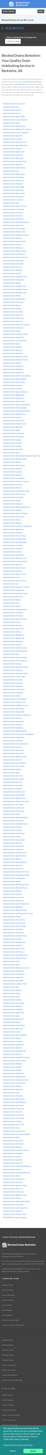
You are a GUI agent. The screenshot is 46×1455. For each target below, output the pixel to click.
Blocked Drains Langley (12, 440)
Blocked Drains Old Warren (13, 219)
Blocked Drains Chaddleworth (15, 286)
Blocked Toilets (8, 1350)
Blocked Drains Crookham (13, 613)
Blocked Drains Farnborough (14, 229)
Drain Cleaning (8, 1290)
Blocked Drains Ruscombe (13, 1205)
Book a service (8, 11)
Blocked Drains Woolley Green (15, 424)
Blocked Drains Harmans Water (15, 657)
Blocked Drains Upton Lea (13, 1189)
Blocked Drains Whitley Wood (14, 798)
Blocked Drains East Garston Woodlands (19, 734)
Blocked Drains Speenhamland (15, 856)
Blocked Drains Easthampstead (15, 609)
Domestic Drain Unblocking (12, 1380)
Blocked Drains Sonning (12, 894)
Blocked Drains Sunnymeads (14, 840)
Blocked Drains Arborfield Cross (15, 888)
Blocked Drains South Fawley (14, 1061)
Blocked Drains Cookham (13, 1041)
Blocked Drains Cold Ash (13, 389)
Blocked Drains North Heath (14, 766)
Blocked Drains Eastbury (13, 830)
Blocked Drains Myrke (12, 1137)
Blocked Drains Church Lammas (16, 257)
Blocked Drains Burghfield (13, 1153)
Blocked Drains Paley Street (14, 421)
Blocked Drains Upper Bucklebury (16, 817)
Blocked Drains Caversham (14, 897)
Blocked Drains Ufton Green (14, 517)
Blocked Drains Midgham (13, 1006)
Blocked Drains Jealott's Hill (14, 638)
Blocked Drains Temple (12, 283)
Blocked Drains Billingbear (13, 907)
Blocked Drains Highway (13, 645)
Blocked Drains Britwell (12, 917)
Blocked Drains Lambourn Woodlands (18, 526)
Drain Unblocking (9, 1295)
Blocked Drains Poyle (11, 603)
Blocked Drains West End (13, 353)
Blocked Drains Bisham (12, 1157)
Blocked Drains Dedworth (13, 165)
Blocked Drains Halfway (12, 632)
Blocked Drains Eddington (13, 533)
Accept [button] (33, 1451)
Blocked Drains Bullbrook (13, 350)
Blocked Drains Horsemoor (14, 181)
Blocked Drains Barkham (13, 990)
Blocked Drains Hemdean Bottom (16, 1080)
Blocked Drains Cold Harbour (14, 1025)
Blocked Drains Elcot (11, 107)
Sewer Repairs (8, 1395)
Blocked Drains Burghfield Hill (14, 1051)
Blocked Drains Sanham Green (15, 1214)
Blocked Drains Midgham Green (15, 1195)
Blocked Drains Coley (12, 961)
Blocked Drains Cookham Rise (15, 539)
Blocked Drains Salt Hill (12, 273)
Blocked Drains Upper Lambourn (16, 392)
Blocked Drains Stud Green (14, 1106)
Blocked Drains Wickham (13, 523)
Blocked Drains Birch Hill (13, 760)
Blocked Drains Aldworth (13, 1048)
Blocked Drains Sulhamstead (14, 168)
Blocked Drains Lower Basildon (15, 699)
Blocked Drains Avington (13, 891)
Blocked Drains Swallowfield (14, 795)
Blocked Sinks (8, 1340)
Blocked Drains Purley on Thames (16, 481)
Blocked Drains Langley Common (16, 705)
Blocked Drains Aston (12, 344)
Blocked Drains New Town (13, 776)
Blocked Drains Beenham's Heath (16, 667)
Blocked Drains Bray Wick (13, 680)
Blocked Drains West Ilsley (13, 158)
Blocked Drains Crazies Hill (14, 1115)
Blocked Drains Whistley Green (15, 757)
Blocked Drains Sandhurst (13, 549)
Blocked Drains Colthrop (13, 1121)
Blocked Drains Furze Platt (13, 497)
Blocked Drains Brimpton (13, 789)
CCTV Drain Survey (9, 1420)
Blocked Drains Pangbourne (14, 590)
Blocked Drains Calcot (12, 1176)
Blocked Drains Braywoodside (15, 241)
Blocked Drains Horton (12, 520)
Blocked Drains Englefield (13, 1009)
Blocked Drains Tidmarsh (13, 270)
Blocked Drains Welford (12, 859)
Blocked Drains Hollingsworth (14, 1077)
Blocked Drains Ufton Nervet (14, 920)
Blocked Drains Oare (11, 987)
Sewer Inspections (9, 1365)
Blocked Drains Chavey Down (14, 923)
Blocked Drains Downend (13, 1160)
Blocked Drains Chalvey (12, 664)
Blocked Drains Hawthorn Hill (14, 702)
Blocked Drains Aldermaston (14, 193)
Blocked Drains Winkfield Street (15, 910)
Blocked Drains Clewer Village (15, 926)
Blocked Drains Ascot (12, 1128)
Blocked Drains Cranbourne (14, 1192)
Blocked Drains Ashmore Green (15, 619)
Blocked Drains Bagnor (12, 1022)
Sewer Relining (8, 1400)
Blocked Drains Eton (11, 171)
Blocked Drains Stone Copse (14, 382)
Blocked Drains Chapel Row (14, 737)
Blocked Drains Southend (13, 571)
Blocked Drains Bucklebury (13, 728)
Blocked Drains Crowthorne (14, 209)
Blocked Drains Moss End (13, 597)
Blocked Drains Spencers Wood (15, 1185)
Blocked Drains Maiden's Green (15, 251)
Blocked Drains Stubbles (13, 510)
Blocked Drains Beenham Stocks (16, 360)
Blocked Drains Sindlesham (14, 1045)
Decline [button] (13, 1451)
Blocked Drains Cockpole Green (15, 561)
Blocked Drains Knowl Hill (13, 485)
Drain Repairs (7, 1310)
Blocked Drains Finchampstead (15, 408)
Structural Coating (9, 1410)
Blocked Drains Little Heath (14, 261)
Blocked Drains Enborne (12, 1170)
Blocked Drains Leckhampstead (15, 651)
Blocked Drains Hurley (12, 997)
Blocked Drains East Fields (13, 264)
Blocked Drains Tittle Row (13, 321)
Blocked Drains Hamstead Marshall (17, 1173)
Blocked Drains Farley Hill (13, 155)
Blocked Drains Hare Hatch (14, 1144)
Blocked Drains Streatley (13, 718)
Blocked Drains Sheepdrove (14, 933)
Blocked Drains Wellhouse (13, 248)
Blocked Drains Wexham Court (15, 558)
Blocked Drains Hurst (11, 1093)
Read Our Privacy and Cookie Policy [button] (18, 1445)
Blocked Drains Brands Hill (13, 1019)
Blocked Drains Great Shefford (15, 341)
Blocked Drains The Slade (13, 929)
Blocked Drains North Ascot (14, 952)
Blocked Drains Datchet (12, 309)
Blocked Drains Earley (12, 123)
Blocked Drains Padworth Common (17, 968)
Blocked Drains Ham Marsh (14, 721)
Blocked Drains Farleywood (14, 280)
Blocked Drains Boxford (12, 110)
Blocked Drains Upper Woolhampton (17, 405)
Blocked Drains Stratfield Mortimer (16, 904)
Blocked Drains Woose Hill (13, 753)
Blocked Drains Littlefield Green (15, 936)
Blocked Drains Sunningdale (14, 1003)
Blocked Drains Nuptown (13, 475)
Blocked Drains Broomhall (13, 1141)
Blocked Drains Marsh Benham (15, 862)
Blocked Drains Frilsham (13, 245)
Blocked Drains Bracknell (13, 865)
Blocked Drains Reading (12, 446)
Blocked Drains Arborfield (13, 184)
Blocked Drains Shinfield (13, 945)
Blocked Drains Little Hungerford (16, 1208)
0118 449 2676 (14, 28)
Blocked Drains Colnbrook (13, 849)
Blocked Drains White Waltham (15, 1035)
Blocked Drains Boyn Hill (13, 267)
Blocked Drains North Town (14, 1125)
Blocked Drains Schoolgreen (14, 478)
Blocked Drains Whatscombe (14, 232)
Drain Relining (7, 1315)
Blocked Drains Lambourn (13, 670)
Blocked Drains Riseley (12, 881)
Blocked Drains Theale (12, 331)
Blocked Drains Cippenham (14, 398)
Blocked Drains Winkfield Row (15, 414)
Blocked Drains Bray (11, 654)
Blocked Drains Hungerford (14, 337)
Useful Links (9, 1389)
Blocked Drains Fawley (12, 837)
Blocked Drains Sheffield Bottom (16, 824)
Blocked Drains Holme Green (14, 949)
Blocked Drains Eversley (12, 552)
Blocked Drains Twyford (13, 417)
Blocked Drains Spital (11, 1016)
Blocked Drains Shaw (11, 453)
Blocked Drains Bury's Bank (14, 779)
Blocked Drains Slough (12, 501)
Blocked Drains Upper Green (14, 1013)
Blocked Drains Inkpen (12, 430)
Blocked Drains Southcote (13, 213)
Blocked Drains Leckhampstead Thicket (18, 913)
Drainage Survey (8, 1355)
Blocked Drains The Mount (13, 366)
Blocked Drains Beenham (13, 136)
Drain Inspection (8, 1300)
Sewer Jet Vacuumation (11, 1415)
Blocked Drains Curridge (13, 1000)
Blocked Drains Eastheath (13, 741)
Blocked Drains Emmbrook (13, 328)
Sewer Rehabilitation (10, 1375)
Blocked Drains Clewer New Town (16, 872)
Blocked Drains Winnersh (13, 565)
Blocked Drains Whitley (12, 296)
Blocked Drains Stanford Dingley (15, 513)
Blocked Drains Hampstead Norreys (17, 507)
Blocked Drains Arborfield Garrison (16, 222)
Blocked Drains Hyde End (13, 1163)
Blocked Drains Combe (12, 1032)
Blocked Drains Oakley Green (14, 174)
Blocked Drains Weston (12, 305)
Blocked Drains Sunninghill (13, 981)
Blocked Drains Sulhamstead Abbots (17, 1166)
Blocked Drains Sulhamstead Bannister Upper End (22, 456)
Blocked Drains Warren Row (14, 1099)
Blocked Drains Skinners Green (15, 574)
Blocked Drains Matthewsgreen (15, 731)
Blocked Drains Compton (13, 139)
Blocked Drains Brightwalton (14, 152)
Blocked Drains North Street (14, 811)
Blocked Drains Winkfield (13, 1064)
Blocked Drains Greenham (13, 683)
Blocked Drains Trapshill (12, 443)
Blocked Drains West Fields (14, 750)
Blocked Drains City (11, 584)
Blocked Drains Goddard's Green (16, 289)
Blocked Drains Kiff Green (13, 616)
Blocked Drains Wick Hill (12, 843)
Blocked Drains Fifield (12, 814)
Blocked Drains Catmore (13, 827)
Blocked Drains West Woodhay (15, 542)
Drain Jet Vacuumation (11, 1320)
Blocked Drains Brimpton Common (16, 587)
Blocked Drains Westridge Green (16, 145)
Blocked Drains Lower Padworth (15, 120)
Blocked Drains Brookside (13, 785)
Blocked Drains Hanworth (13, 427)
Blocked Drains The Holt (13, 1112)
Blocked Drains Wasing (12, 1038)
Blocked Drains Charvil (12, 113)
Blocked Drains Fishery (12, 993)
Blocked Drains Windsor (12, 462)
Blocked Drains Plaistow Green (15, 958)
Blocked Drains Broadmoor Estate (16, 1150)
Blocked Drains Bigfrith (12, 606)
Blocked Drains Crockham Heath (16, 334)
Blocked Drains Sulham (12, 696)
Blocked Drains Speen (12, 965)
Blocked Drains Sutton (12, 577)
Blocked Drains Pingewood (14, 373)
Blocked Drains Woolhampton (15, 942)
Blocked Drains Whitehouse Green (16, 885)
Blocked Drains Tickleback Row (15, 277)
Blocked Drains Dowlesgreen (14, 878)
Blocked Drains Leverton (13, 747)
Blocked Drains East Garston (14, 254)
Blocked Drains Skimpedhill (14, 555)
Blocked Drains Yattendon (13, 1089)
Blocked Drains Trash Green (14, 808)
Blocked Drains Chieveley (13, 216)
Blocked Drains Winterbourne (14, 126)
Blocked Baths (8, 1345)
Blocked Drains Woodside (13, 449)
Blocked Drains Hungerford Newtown (17, 715)
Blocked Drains (8, 1285)
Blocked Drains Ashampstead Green (17, 411)
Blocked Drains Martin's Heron (15, 581)
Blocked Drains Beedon (12, 600)
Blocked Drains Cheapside (13, 693)
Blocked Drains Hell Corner (14, 225)
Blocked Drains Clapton (12, 363)
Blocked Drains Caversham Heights (17, 1134)
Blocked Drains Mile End (12, 488)
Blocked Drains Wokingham (14, 635)
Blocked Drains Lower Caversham (16, 133)
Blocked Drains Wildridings (13, 369)
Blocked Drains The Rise (13, 939)
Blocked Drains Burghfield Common (17, 1057)
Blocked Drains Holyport (13, 1067)
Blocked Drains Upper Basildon (15, 379)
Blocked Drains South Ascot (14, 1179)
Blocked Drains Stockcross (14, 869)
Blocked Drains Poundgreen (14, 433)
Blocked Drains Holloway (13, 238)
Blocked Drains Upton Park (13, 190)
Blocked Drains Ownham (13, 347)
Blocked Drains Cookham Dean (15, 984)
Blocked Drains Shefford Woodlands (17, 376)
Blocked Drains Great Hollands (15, 763)
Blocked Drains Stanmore (13, 725)
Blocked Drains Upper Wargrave (15, 1217)
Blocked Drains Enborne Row (14, 792)
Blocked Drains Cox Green (13, 200)
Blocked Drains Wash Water (14, 187)
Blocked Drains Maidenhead (14, 395)
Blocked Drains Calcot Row (14, 629)
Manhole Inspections (10, 1425)
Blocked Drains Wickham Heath (15, 459)
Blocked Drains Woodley (13, 625)
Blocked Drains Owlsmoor (13, 504)
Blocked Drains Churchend (13, 302)
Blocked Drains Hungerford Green (16, 235)
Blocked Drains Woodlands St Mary (17, 875)
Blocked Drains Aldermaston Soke (16, 801)
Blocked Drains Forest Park (14, 846)
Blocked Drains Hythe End (13, 977)
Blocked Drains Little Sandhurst (15, 661)
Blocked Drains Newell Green (14, 299)
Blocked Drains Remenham (14, 821)
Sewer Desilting (8, 1405)
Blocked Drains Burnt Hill (13, 782)
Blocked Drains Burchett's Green (16, 593)
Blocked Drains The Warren (14, 177)
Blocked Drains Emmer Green (14, 536)
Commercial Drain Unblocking (13, 1325)
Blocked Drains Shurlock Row (14, 568)
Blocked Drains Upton (12, 773)
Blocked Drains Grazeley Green (15, 161)
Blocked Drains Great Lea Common (17, 325)
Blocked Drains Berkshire (22, 1244)
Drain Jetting (7, 1305)
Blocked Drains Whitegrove (14, 529)
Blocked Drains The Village (13, 805)
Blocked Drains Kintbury (12, 769)
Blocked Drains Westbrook (13, 197)
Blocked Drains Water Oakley (14, 117)
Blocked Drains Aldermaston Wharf (17, 1201)
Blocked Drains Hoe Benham (14, 833)
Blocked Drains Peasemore (14, 1109)
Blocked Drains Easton (12, 622)
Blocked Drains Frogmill (12, 149)
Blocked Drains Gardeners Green (16, 673)
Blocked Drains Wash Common (15, 206)
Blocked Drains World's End (14, 901)
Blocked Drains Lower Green (14, 689)
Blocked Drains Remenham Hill (15, 142)
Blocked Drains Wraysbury (13, 641)
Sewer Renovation (9, 1370)
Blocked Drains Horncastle (13, 437)
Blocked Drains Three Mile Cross (16, 955)
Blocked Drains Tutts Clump (14, 1118)
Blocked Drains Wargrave (13, 469)
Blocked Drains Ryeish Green (14, 401)
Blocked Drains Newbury (13, 1086)
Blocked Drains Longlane (13, 472)
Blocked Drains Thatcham (13, 1096)
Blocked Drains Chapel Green (14, 677)
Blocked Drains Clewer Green (14, 465)
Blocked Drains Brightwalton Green (16, 491)
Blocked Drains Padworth (13, 1211)
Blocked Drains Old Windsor (14, 1073)
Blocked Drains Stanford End (14, 494)
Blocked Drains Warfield (12, 1070)
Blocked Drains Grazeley (13, 385)
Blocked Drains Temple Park (14, 712)
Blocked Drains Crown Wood (14, 1083)
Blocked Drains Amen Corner (14, 104)
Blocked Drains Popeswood (14, 974)
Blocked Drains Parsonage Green (16, 744)
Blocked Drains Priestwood (14, 318)
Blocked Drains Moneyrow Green (16, 357)
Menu (41, 11)
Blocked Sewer (8, 1360)
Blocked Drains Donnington (14, 971)
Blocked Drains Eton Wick (13, 312)
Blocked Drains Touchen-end (14, 1131)
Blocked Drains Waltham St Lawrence (17, 129)
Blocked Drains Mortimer (13, 1054)
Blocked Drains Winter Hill (13, 1029)
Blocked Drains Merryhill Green (15, 293)
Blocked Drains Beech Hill (13, 315)
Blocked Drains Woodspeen (14, 709)
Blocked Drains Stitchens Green (15, 648)
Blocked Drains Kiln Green (13, 1182)
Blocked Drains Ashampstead (15, 1102)
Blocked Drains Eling (11, 203)
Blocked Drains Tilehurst (13, 1198)
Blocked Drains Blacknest (13, 686)
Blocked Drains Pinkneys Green (15, 853)
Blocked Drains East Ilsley (13, 545)
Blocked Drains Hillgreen (13, 1147)
